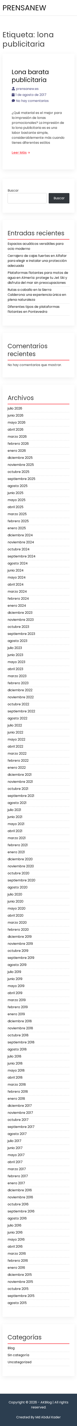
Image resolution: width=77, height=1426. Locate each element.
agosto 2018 (17, 1049)
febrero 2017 (18, 1176)
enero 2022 (17, 767)
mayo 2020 (16, 908)
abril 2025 (15, 507)
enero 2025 (17, 528)
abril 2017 (15, 1162)
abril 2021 (15, 831)
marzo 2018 (17, 1084)
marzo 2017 (17, 1169)
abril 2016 (15, 1246)
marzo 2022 (17, 753)
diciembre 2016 (20, 1190)
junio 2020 (15, 901)
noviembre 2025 (21, 464)
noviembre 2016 (20, 1197)
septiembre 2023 (21, 633)
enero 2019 (16, 1014)
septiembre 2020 (21, 880)
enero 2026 (17, 450)
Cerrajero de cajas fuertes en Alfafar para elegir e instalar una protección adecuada (37, 260)
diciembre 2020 (20, 859)
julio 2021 (14, 809)
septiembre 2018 (21, 1042)
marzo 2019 (17, 1000)
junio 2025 (15, 493)
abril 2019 (15, 993)
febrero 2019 (18, 1007)
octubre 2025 (18, 471)
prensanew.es (27, 88)
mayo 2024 (17, 577)
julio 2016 (14, 1225)
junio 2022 (15, 732)
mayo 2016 (16, 1239)
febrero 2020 (18, 929)
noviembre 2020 (21, 866)
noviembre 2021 (20, 781)
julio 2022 (15, 725)
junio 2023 (15, 655)
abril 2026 (15, 429)
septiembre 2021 (21, 795)
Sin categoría (18, 1355)
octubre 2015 (18, 1288)
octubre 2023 (18, 626)
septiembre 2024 (22, 556)
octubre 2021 (18, 788)
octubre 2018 (18, 1035)
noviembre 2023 (21, 619)
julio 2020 (15, 894)
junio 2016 (15, 1232)
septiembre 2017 (21, 1126)
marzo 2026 (17, 436)
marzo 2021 (17, 838)
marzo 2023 (17, 676)
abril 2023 (15, 669)
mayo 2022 (16, 739)
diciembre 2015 (20, 1274)
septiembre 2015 (21, 1295)
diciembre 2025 (20, 457)
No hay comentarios (32, 100)
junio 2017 (15, 1148)
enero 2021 (16, 852)
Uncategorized (19, 1362)
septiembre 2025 (21, 478)
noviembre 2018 (20, 1028)
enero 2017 (16, 1183)
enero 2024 (17, 605)
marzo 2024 (17, 591)
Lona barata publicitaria (30, 76)
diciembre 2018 (20, 1021)
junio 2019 (15, 978)
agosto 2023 (17, 640)
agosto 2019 (17, 964)
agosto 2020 (18, 887)
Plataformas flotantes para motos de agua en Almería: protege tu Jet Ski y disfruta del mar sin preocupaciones (38, 277)
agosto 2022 (17, 718)
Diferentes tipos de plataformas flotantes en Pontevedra (34, 309)
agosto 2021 (17, 802)
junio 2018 (15, 1063)
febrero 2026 (18, 443)
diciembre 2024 (20, 535)
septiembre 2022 (21, 711)
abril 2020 (15, 915)
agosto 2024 (18, 563)
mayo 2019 (16, 986)
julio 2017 (14, 1140)
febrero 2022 (18, 760)
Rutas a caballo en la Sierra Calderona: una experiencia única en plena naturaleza (37, 294)
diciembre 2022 (20, 690)
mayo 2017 (16, 1155)
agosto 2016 (17, 1218)
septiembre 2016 (21, 1211)
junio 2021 (15, 817)
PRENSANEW (24, 7)
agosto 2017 (17, 1133)
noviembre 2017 (20, 1112)
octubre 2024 (19, 549)
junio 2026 (15, 415)
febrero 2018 (18, 1091)
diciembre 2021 (20, 774)
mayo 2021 (16, 824)
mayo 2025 (16, 500)
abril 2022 (15, 746)
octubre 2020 (18, 873)
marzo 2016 (17, 1253)
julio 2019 (14, 971)
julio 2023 (15, 647)
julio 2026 (15, 408)
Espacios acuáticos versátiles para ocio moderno (35, 246)
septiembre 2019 (21, 957)
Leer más (19, 152)
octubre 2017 (18, 1119)
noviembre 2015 (20, 1281)
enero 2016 (16, 1267)
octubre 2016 (18, 1204)
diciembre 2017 (20, 1105)
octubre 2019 (18, 950)
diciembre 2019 (20, 936)
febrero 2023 (18, 683)
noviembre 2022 (21, 697)
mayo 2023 (16, 662)
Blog (11, 1348)
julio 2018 (14, 1056)
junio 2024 (16, 570)
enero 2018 (16, 1098)
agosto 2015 (17, 1302)
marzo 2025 (17, 514)
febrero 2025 (18, 521)
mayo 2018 (16, 1070)
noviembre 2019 (20, 943)
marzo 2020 (17, 922)
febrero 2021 (18, 845)
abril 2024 (16, 584)
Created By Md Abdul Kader (38, 1417)
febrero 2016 (18, 1260)
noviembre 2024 (21, 542)
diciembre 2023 (20, 612)
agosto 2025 (18, 485)
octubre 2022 (18, 704)
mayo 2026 (16, 422)
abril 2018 (15, 1077)
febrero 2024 (18, 598)
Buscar (13, 190)
